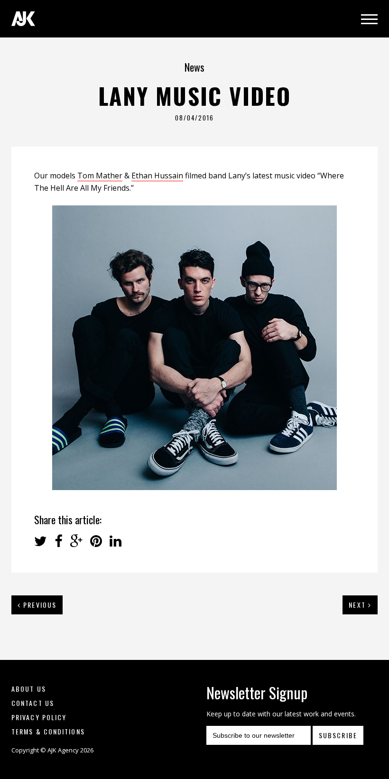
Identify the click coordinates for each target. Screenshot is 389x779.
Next (358, 605)
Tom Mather (99, 175)
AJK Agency (23, 18)
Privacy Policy (38, 717)
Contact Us (32, 703)
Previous (38, 605)
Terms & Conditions (48, 731)
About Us (28, 689)
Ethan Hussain (157, 175)
